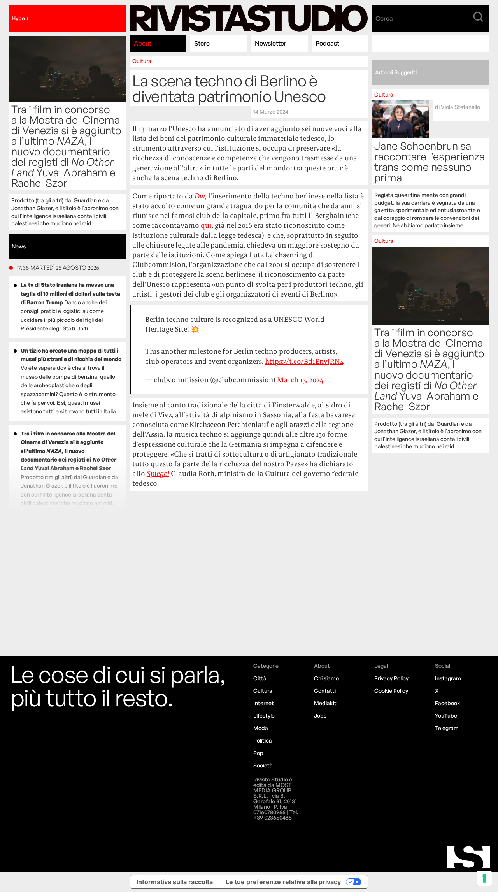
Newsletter (270, 43)
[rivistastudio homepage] (249, 18)
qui (206, 225)
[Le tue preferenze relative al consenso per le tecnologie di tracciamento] (484, 878)
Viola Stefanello (460, 107)
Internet (263, 703)
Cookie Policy (391, 690)
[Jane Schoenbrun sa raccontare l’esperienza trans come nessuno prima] (430, 160)
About (142, 43)
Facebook (447, 703)
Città (260, 678)
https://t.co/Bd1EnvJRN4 (304, 361)
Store (202, 43)
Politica (262, 740)
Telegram (447, 728)
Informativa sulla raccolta (175, 882)
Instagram (448, 678)
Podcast (327, 43)
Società (263, 765)
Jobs (320, 715)
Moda (260, 728)
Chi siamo (326, 678)
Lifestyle (264, 715)
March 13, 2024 (300, 379)
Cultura (141, 61)
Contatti (325, 690)
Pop (258, 753)
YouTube (446, 715)
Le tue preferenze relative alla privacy (283, 882)
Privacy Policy (391, 678)
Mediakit (325, 703)
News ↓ (21, 246)
